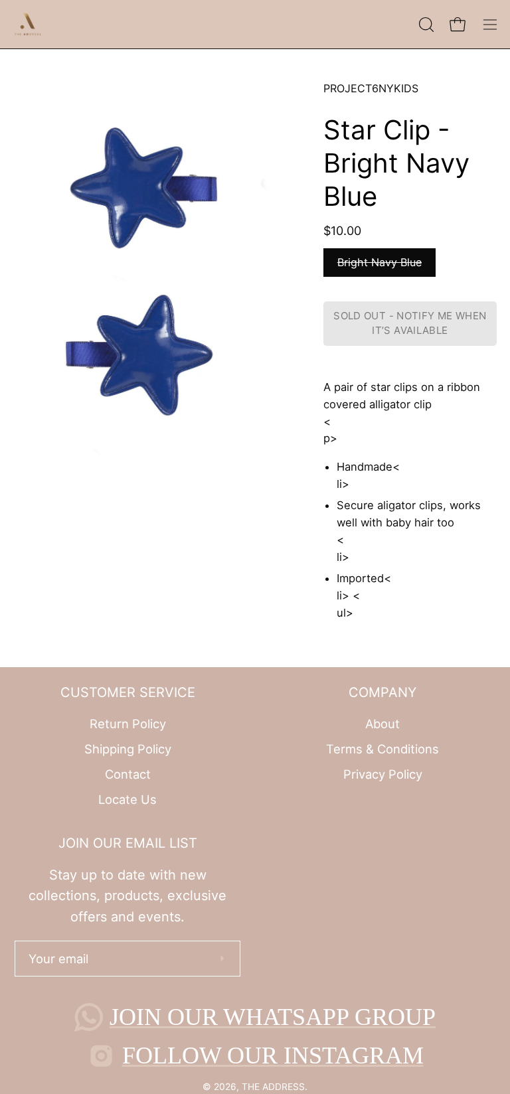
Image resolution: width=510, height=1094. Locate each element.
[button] (425, 24)
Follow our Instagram (273, 1055)
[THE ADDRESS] (29, 24)
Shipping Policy (127, 749)
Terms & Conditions (382, 749)
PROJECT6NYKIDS (370, 88)
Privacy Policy (382, 773)
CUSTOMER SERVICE (127, 692)
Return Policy (128, 723)
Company (382, 692)
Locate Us (127, 798)
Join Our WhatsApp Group (273, 1017)
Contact (128, 773)
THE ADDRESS (273, 1086)
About (382, 723)
